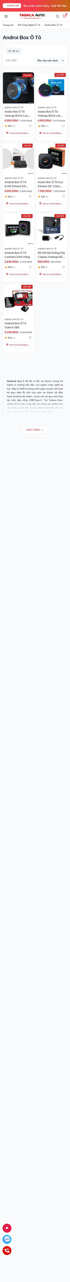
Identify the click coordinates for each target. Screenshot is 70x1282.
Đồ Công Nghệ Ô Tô (29, 25)
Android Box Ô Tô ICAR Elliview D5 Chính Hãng (15, 186)
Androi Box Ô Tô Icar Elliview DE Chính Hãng (50, 186)
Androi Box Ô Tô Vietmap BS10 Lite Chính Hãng (49, 115)
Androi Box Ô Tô (53, 25)
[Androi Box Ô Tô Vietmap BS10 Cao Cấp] (18, 87)
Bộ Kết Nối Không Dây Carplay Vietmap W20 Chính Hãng (51, 256)
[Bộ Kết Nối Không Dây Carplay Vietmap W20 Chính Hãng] (51, 229)
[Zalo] (7, 1239)
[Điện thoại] (7, 1250)
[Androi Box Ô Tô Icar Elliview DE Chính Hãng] (51, 158)
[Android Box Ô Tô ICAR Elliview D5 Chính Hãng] (18, 158)
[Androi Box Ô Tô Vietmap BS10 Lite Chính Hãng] (51, 87)
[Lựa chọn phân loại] (23, 90)
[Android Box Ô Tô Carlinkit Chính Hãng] (18, 229)
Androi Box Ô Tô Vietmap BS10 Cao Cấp (16, 115)
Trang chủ (8, 25)
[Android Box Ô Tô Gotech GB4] (18, 299)
